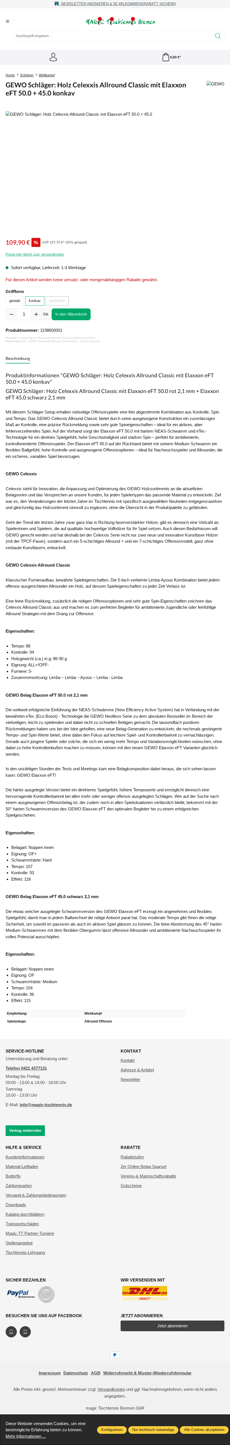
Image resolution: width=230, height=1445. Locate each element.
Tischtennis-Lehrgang (25, 1252)
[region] (115, 171)
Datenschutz (75, 1373)
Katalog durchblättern (25, 1214)
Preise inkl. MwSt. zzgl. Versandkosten (35, 254)
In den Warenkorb (71, 314)
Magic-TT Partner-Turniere (30, 1233)
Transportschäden (22, 1223)
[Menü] (8, 21)
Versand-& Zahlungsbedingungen (36, 1195)
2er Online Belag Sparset (143, 1166)
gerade (14, 301)
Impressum (50, 1373)
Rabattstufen (132, 1157)
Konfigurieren (112, 1430)
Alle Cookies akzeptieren (204, 1430)
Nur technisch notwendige (153, 1430)
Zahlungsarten (19, 1185)
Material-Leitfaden (22, 1166)
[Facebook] (11, 1331)
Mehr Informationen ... (26, 1436)
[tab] (18, 358)
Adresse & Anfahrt (137, 1069)
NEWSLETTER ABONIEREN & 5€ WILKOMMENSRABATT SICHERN (117, 4)
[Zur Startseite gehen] (120, 21)
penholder (59, 302)
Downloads (16, 1204)
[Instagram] (25, 1331)
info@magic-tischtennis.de (46, 1104)
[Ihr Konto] (53, 57)
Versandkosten (111, 1389)
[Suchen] (218, 36)
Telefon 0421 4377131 (26, 1068)
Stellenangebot (19, 1242)
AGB (95, 1373)
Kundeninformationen (25, 1157)
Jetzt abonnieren (172, 1325)
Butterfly (13, 1176)
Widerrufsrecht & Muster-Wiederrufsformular (147, 1373)
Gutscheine (131, 1185)
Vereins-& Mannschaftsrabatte (148, 1176)
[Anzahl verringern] (11, 314)
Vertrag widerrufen (25, 1130)
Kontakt (128, 1060)
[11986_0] (115, 171)
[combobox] (113, 36)
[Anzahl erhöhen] (36, 314)
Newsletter (130, 1079)
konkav (35, 301)
